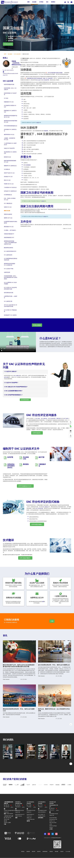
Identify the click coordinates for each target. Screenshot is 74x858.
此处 (38, 122)
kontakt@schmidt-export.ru (31, 811)
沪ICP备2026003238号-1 (56, 837)
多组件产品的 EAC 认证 (9, 173)
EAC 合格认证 (17, 375)
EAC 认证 (38, 80)
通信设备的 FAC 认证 (8, 226)
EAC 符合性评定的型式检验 (42, 501)
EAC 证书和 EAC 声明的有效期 (10, 310)
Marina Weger (65, 753)
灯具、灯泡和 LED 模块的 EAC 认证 (9, 199)
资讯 (5, 635)
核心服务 (34, 2)
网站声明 (33, 851)
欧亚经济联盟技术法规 (9, 84)
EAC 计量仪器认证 (8, 203)
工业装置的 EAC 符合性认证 (10, 187)
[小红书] (49, 834)
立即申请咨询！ (37, 433)
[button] (65, 2)
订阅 (52, 621)
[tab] (25, 372)
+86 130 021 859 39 (8, 70)
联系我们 (53, 2)
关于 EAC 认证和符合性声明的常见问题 (24, 365)
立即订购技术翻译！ (25, 558)
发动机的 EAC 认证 (8, 176)
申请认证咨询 (8, 44)
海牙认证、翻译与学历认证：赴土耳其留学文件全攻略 (54, 710)
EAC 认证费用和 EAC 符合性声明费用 (10, 283)
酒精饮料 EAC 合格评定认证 (10, 165)
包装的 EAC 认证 (7, 207)
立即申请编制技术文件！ (25, 486)
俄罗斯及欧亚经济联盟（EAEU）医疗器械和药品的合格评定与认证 (10, 242)
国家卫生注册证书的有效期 (37, 192)
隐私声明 (38, 851)
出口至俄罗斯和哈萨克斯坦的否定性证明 (10, 259)
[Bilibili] (56, 834)
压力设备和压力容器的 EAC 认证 (10, 106)
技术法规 (6, 377)
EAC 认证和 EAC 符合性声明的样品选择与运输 (10, 288)
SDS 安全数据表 (27, 165)
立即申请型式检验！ (37, 524)
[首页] (10, 2)
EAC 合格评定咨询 (8, 255)
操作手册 (41, 457)
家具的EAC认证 (7, 157)
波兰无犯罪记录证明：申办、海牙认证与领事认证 (54, 665)
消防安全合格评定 (8, 214)
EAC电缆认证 (7, 169)
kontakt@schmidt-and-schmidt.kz (42, 811)
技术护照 (10, 457)
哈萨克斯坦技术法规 (8, 292)
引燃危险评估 (42, 465)
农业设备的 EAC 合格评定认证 (10, 130)
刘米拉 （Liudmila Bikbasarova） (17, 63)
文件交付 (26, 221)
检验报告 (46, 130)
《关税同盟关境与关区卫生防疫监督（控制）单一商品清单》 (39, 78)
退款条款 (51, 851)
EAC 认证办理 (17, 54)
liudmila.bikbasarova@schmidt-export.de (10, 74)
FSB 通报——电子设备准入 (10, 230)
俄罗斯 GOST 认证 (8, 218)
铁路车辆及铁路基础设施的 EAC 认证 (10, 161)
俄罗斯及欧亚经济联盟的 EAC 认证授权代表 (9, 264)
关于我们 (41, 2)
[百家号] (45, 834)
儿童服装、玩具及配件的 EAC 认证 (9, 138)
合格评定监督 (7, 272)
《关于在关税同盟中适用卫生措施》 (55, 72)
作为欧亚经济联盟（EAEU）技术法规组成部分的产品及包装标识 (10, 277)
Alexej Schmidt (7, 753)
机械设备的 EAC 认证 (9, 101)
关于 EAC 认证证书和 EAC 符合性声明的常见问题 (10, 305)
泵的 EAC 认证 (7, 180)
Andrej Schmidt (18, 750)
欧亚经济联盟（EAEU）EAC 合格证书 (10, 88)
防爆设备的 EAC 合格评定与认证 (10, 111)
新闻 (28, 2)
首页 (5, 54)
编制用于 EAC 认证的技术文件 (21, 448)
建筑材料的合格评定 (8, 247)
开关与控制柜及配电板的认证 (10, 125)
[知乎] (52, 834)
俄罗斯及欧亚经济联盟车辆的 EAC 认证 (10, 121)
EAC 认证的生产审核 (8, 268)
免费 (43, 601)
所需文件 (26, 157)
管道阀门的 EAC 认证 (9, 183)
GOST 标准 (65, 418)
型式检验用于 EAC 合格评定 (10, 315)
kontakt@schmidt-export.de (19, 811)
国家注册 (58, 418)
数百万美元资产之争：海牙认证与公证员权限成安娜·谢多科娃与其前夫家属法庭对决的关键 (19, 665)
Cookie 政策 (68, 851)
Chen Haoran (6, 679)
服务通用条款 (45, 851)
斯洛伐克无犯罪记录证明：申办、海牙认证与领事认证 (19, 710)
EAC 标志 (6, 98)
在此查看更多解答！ (25, 399)
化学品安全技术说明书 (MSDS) (11, 466)
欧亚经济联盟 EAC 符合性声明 (10, 93)
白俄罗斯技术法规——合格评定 (10, 297)
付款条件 (61, 851)
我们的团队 (8, 739)
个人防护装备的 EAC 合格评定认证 (10, 143)
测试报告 (26, 464)
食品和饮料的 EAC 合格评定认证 (10, 152)
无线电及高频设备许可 (9, 234)
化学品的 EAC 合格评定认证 (10, 191)
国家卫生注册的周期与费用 (37, 206)
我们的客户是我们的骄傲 (15, 778)
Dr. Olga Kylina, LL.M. (42, 750)
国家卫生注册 (7, 210)
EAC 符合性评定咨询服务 (41, 415)
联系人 (5, 58)
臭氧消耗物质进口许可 (9, 237)
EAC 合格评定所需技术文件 (10, 251)
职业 (47, 2)
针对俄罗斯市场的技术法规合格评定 (10, 222)
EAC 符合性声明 (45, 80)
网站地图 (56, 851)
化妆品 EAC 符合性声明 (9, 148)
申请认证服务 (37, 325)
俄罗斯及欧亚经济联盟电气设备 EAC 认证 (10, 116)
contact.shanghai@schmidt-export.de (10, 811)
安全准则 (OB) (26, 458)
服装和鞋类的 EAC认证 (9, 134)
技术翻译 (8, 540)
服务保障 (28, 851)
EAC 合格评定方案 (8, 301)
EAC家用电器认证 (8, 194)
